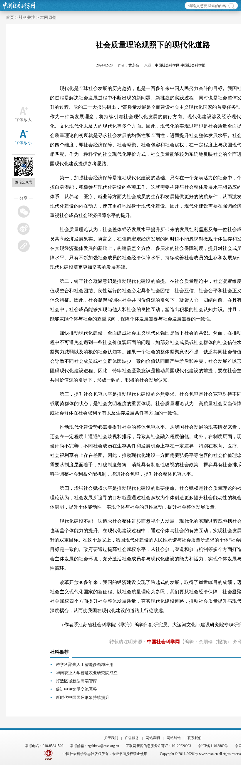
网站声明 (153, 738)
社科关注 (27, 17)
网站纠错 (174, 738)
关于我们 (111, 738)
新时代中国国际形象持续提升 (82, 697)
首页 (10, 17)
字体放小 (23, 143)
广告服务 (132, 738)
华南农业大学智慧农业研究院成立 (87, 673)
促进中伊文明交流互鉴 (76, 689)
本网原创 (48, 17)
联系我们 (195, 738)
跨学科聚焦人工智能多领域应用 (84, 664)
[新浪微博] (23, 229)
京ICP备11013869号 (213, 746)
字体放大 (23, 120)
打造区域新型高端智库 (76, 681)
